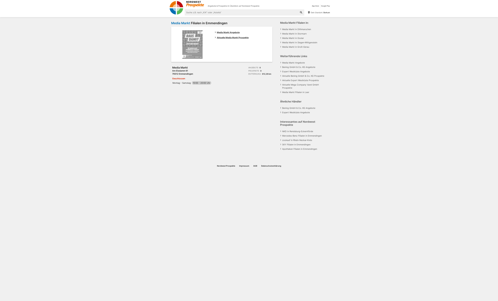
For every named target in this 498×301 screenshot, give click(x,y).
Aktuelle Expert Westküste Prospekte (300, 80)
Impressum (244, 166)
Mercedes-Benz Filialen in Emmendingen (302, 135)
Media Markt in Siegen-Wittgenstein (299, 42)
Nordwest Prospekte (250, 6)
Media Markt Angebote (228, 32)
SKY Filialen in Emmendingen (296, 144)
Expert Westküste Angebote (296, 71)
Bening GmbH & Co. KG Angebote (298, 67)
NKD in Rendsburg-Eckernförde (297, 131)
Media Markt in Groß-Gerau (295, 47)
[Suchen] (301, 12)
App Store (315, 6)
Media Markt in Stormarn (294, 33)
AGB (255, 166)
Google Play (325, 6)
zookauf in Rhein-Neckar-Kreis (297, 140)
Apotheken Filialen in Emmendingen (299, 149)
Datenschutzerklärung (271, 166)
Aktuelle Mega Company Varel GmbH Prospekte (300, 86)
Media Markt (180, 23)
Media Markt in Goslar (293, 38)
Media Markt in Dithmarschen (296, 29)
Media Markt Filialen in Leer (295, 92)
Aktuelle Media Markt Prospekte (233, 37)
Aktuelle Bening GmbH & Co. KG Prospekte (303, 76)
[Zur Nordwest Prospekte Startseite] (186, 4)
